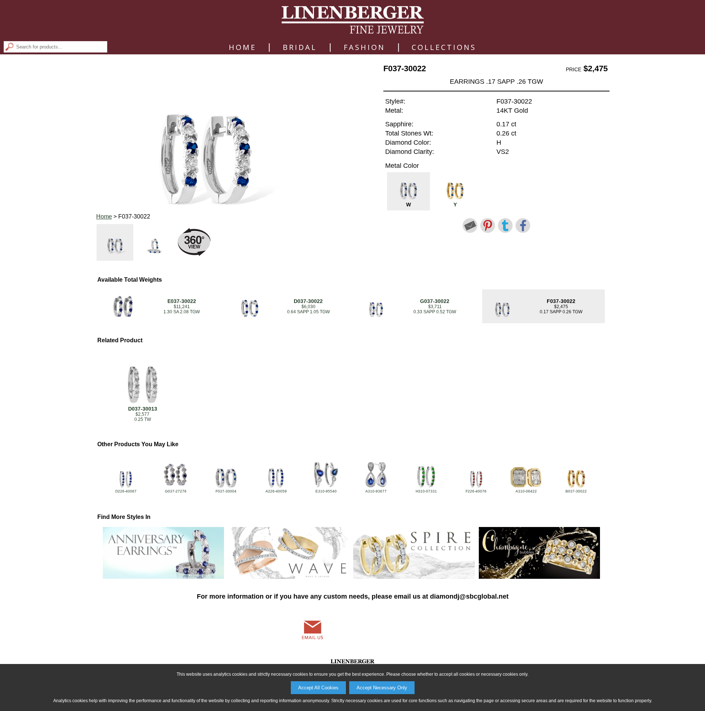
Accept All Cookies (318, 687)
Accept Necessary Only (382, 687)
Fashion (364, 47)
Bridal (300, 47)
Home (242, 47)
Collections (444, 47)
